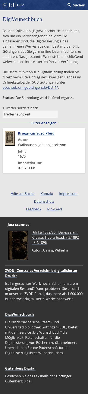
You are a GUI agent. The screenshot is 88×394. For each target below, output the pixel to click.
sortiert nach (27, 108)
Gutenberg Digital (20, 368)
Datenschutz (44, 201)
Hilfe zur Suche (23, 193)
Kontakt (47, 193)
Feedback (33, 209)
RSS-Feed (54, 209)
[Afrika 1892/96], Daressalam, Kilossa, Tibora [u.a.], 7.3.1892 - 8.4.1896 (55, 237)
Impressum (68, 193)
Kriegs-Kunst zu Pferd (36, 133)
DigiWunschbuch (19, 314)
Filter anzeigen (44, 123)
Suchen (76, 5)
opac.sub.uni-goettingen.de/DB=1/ (30, 87)
